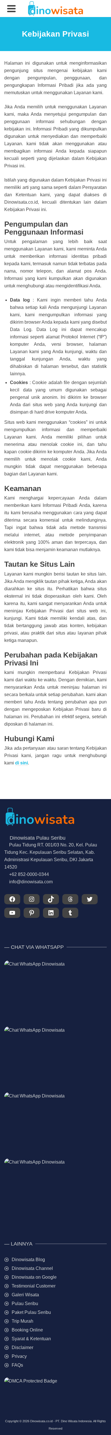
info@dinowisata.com (31, 881)
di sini (21, 762)
